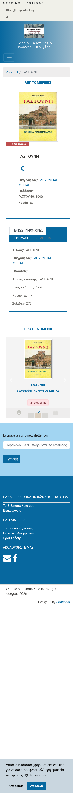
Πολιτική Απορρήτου (18, 533)
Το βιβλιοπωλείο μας (18, 506)
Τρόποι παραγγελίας (18, 528)
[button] (11, 380)
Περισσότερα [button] (37, 775)
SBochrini (63, 602)
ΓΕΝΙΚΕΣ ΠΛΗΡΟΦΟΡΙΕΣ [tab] (28, 230)
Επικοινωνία (12, 510)
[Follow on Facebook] (15, 558)
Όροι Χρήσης (12, 538)
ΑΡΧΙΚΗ (12, 72)
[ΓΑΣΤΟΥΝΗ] (38, 359)
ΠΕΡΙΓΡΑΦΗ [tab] (20, 237)
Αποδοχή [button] (36, 785)
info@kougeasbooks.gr (22, 10)
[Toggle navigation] (9, 57)
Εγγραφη (11, 459)
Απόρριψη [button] (16, 785)
